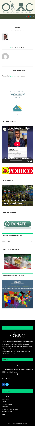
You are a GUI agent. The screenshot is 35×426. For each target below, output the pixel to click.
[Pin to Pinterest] (17, 47)
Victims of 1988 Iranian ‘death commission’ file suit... (16, 202)
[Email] (30, 16)
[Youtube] (28, 16)
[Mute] (28, 161)
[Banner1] (17, 294)
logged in (12, 76)
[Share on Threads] (19, 47)
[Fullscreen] (31, 161)
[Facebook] (24, 16)
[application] (17, 144)
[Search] (33, 16)
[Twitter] (26, 16)
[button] (3, 195)
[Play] (4, 161)
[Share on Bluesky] (21, 47)
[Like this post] (12, 47)
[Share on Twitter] (15, 47)
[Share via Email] (23, 47)
